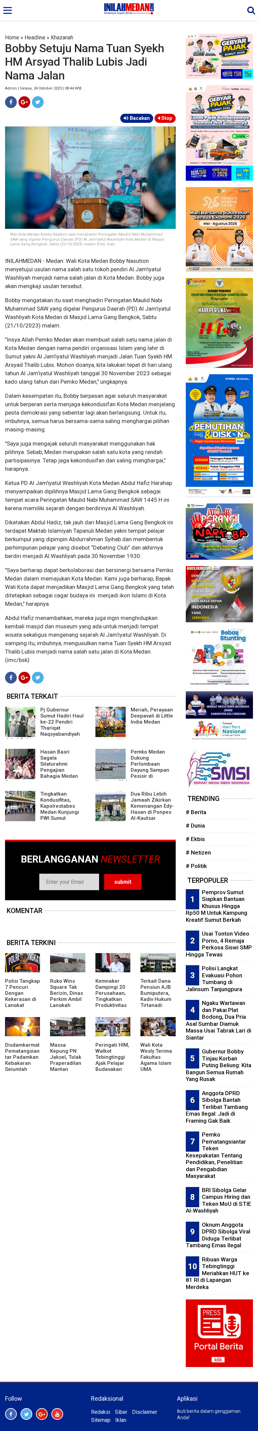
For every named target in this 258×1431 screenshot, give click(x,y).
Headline (35, 37)
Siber (121, 1412)
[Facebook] (11, 102)
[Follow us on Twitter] (26, 1414)
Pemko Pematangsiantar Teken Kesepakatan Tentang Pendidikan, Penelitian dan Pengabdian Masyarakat (216, 1155)
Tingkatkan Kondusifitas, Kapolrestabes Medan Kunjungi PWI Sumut (59, 806)
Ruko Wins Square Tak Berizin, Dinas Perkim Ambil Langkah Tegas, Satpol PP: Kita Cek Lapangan (66, 1002)
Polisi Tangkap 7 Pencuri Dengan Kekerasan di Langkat (22, 993)
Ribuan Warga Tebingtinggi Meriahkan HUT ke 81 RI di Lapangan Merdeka (217, 1273)
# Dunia (195, 825)
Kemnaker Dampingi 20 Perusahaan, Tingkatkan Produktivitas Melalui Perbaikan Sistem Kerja (111, 1002)
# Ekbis (195, 839)
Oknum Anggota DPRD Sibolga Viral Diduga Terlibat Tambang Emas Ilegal (218, 1235)
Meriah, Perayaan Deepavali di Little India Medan (152, 716)
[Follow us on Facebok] (11, 1414)
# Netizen (198, 852)
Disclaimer (144, 1412)
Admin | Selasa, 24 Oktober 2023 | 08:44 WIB (43, 88)
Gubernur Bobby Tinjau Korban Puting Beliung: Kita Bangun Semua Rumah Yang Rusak (218, 1065)
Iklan (120, 1420)
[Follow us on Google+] (42, 1414)
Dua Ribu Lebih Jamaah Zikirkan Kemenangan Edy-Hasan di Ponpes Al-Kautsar (152, 806)
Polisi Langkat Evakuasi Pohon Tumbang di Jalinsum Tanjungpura (214, 978)
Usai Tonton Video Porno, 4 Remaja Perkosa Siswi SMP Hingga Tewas (219, 944)
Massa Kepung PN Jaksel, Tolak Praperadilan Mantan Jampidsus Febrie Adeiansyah (65, 1066)
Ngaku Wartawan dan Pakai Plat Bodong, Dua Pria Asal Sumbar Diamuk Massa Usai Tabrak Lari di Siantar (218, 1020)
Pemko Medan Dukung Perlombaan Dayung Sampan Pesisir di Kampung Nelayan (132, 767)
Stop (166, 118)
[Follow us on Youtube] (57, 1414)
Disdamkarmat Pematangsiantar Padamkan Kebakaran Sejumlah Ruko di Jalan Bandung (22, 1063)
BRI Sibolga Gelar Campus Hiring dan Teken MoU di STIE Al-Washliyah (218, 1200)
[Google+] (24, 102)
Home (12, 37)
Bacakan (139, 118)
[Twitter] (38, 102)
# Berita (196, 812)
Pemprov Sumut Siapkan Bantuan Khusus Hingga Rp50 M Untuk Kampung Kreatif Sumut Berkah (216, 906)
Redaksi (100, 1412)
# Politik (196, 866)
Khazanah (62, 37)
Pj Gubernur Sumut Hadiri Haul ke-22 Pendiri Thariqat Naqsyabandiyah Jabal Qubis (44, 725)
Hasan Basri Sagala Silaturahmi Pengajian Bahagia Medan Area (41, 767)
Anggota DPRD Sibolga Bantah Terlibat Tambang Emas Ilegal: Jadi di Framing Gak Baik (217, 1107)
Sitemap (101, 1420)
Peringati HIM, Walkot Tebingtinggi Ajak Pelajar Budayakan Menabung (112, 1060)
